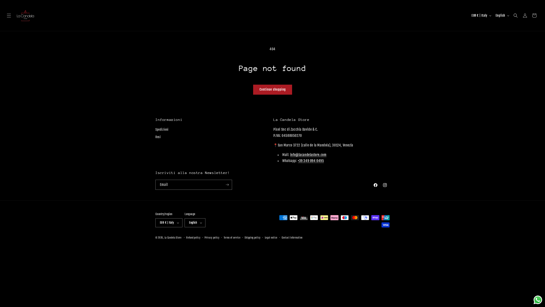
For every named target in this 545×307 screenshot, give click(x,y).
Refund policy (193, 237)
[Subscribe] (227, 185)
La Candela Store (173, 237)
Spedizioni (162, 129)
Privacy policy (212, 237)
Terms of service (232, 237)
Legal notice (271, 237)
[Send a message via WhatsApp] (538, 300)
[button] (9, 15)
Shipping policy (253, 237)
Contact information (292, 237)
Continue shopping (273, 89)
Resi (158, 137)
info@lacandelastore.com (308, 155)
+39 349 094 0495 (311, 161)
